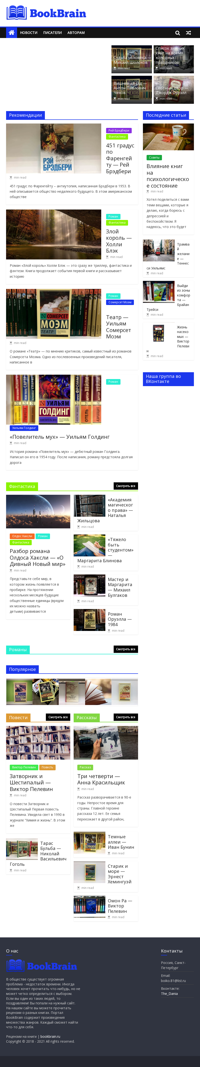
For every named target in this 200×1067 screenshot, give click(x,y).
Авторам (76, 32)
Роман (113, 216)
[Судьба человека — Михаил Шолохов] (131, 48)
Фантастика (117, 136)
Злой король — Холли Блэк (119, 241)
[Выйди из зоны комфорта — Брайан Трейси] (159, 283)
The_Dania (169, 993)
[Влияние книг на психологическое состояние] (168, 126)
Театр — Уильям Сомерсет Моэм (118, 326)
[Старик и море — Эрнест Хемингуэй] (89, 864)
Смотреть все (125, 486)
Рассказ (85, 767)
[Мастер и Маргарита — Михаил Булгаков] (89, 577)
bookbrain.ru (50, 1036)
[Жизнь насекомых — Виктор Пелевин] (159, 325)
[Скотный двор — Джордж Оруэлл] (174, 78)
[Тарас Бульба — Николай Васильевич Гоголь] (22, 841)
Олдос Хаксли (22, 536)
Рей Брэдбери (119, 130)
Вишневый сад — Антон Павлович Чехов (130, 88)
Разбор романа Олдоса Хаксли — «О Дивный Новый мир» (37, 557)
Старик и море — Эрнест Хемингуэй (119, 874)
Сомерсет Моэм (120, 302)
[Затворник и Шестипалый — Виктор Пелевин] (38, 729)
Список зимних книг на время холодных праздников (170, 55)
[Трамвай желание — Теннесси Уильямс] (159, 242)
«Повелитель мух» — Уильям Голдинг (60, 436)
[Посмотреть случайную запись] (188, 33)
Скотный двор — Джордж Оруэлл (172, 90)
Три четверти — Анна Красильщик (101, 779)
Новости (28, 32)
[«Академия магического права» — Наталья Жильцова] (89, 497)
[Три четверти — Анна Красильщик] (106, 729)
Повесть (47, 767)
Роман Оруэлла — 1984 (120, 619)
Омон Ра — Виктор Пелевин (120, 906)
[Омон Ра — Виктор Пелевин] (89, 898)
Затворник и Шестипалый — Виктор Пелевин (31, 782)
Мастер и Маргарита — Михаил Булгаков (120, 587)
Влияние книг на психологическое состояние (168, 175)
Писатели (52, 32)
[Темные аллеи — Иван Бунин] (89, 834)
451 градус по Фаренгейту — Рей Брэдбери (120, 158)
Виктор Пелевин (24, 767)
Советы (154, 157)
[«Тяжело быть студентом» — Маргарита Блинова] (89, 537)
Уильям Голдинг (24, 428)
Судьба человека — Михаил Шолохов (132, 60)
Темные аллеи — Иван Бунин (121, 842)
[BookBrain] (11, 33)
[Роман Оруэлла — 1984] (89, 612)
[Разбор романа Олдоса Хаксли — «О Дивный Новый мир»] (38, 497)
